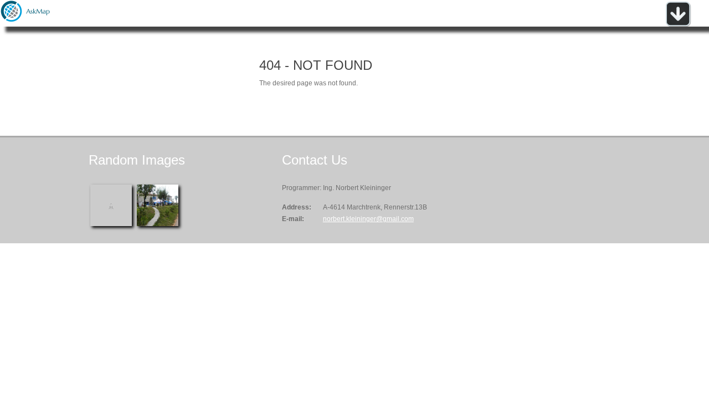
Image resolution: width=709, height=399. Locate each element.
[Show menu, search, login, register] (678, 24)
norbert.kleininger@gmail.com (368, 219)
